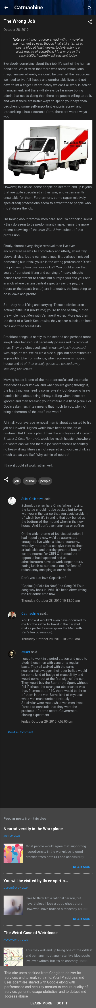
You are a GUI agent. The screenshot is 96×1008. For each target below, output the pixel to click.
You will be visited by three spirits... (36, 880)
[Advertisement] (48, 770)
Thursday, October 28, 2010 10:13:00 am (50, 601)
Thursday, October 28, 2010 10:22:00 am (50, 639)
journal (30, 481)
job (17, 481)
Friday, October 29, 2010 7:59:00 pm (47, 722)
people (45, 481)
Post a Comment (20, 732)
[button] (89, 22)
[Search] (89, 9)
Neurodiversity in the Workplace (33, 828)
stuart (25, 652)
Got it (62, 1003)
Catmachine (28, 7)
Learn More (41, 1003)
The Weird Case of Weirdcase (31, 932)
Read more (82, 867)
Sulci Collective (32, 499)
